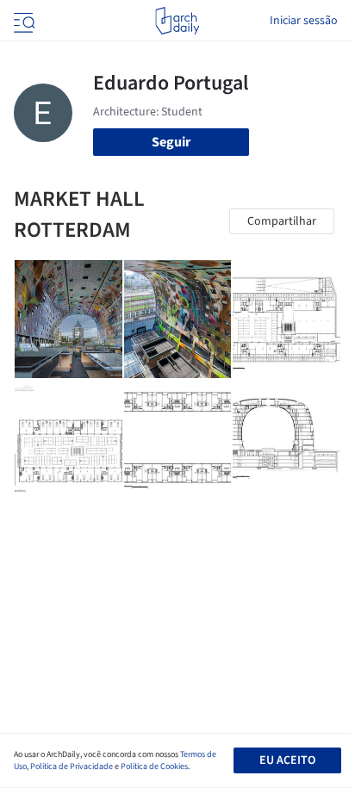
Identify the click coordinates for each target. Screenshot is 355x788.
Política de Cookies (154, 766)
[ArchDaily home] (177, 20)
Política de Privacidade (71, 766)
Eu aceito (287, 760)
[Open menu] (22, 21)
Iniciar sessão (304, 21)
